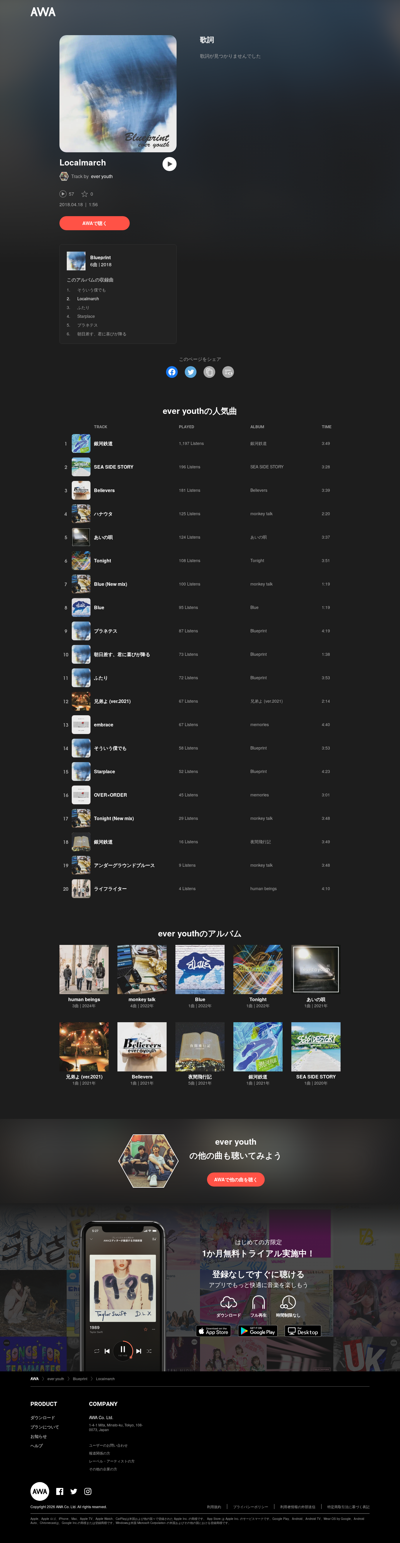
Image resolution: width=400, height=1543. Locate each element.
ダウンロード (42, 1417)
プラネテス (87, 325)
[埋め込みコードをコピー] (228, 372)
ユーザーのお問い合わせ (108, 1445)
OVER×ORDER (110, 794)
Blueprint (100, 257)
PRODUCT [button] (43, 1403)
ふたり (83, 307)
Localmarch (105, 1378)
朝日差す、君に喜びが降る (102, 334)
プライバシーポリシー (250, 1506)
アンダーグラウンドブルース (124, 865)
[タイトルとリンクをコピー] (209, 372)
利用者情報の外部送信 (297, 1506)
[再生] (170, 164)
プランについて (44, 1427)
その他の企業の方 (103, 1468)
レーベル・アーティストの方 (112, 1460)
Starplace (86, 316)
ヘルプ (36, 1445)
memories (259, 724)
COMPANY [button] (103, 1403)
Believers (104, 490)
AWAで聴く (94, 223)
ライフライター (110, 888)
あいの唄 (103, 537)
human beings (263, 888)
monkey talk (261, 513)
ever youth (102, 176)
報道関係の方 (99, 1452)
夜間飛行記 (260, 841)
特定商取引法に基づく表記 (348, 1506)
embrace (103, 724)
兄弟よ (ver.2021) (112, 701)
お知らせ (38, 1436)
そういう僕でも (91, 290)
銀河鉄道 (103, 443)
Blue (99, 607)
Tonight (102, 560)
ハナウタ (103, 513)
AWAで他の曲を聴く (236, 1179)
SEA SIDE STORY (114, 466)
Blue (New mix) (110, 584)
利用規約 (214, 1506)
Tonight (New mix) (114, 818)
